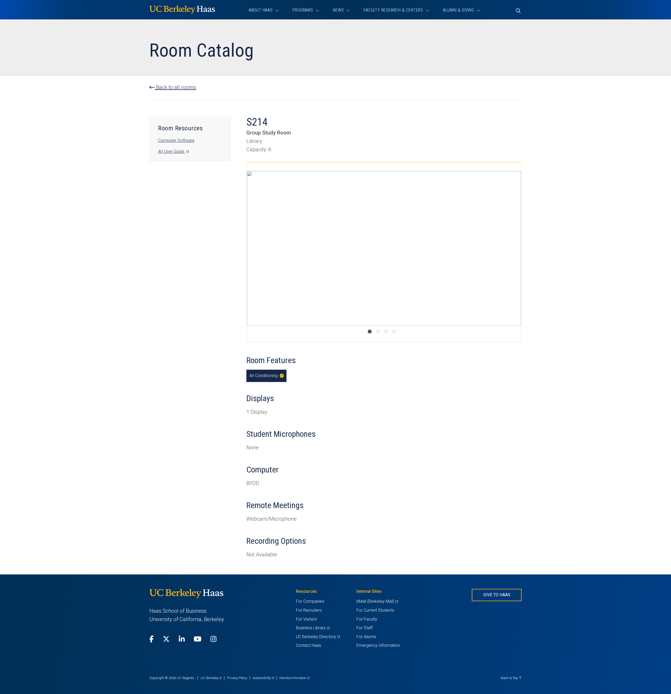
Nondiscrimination (294, 678)
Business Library (312, 627)
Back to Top (510, 678)
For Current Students (375, 610)
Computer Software (176, 140)
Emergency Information (378, 645)
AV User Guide (173, 151)
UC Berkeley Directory (318, 636)
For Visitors (306, 619)
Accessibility (263, 678)
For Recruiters (309, 610)
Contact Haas (308, 645)
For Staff (364, 627)
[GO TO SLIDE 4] (394, 331)
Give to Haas (496, 594)
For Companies (310, 601)
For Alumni (366, 636)
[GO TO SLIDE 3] (386, 331)
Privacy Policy (237, 678)
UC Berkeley (211, 678)
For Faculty (366, 619)
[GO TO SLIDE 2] (378, 331)
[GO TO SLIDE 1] (370, 331)
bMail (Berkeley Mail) (377, 601)
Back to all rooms (175, 87)
